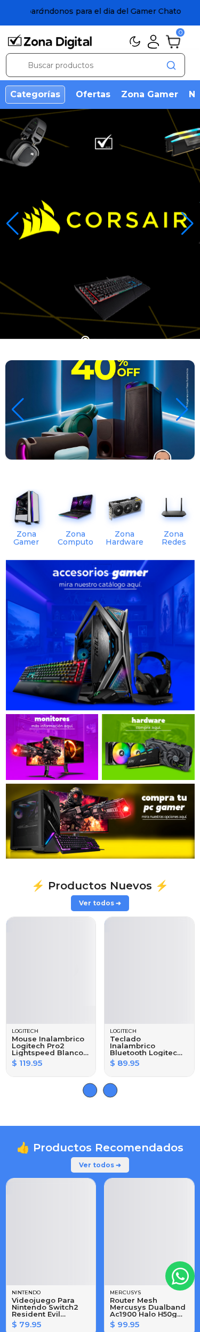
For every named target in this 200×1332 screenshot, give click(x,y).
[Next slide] (90, 1090)
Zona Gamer (149, 94)
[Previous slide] (110, 1090)
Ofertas (93, 94)
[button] (187, 223)
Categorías (35, 94)
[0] (173, 41)
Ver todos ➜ (100, 903)
